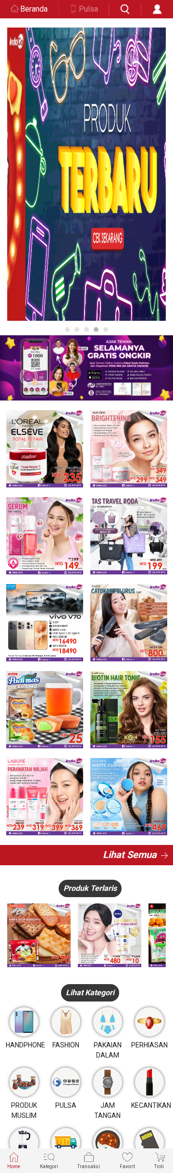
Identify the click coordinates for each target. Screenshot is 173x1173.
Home (13, 1166)
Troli (159, 1166)
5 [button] (105, 329)
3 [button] (86, 329)
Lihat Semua (130, 854)
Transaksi (88, 1166)
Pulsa (88, 9)
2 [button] (76, 329)
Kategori (49, 1166)
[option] (86, 174)
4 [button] (96, 329)
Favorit (127, 1166)
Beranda (34, 9)
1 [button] (67, 329)
